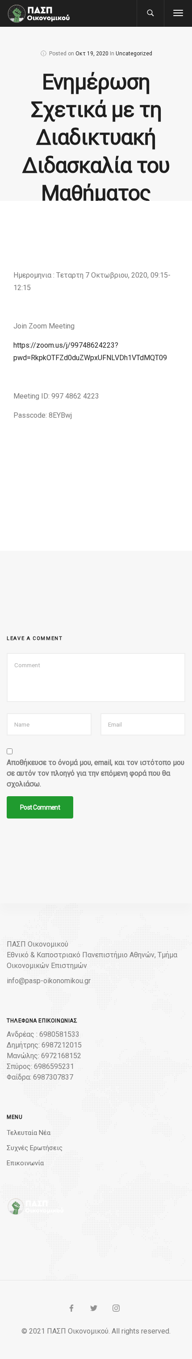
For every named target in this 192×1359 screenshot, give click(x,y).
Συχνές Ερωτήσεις (35, 1148)
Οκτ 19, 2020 (92, 53)
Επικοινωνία (25, 1163)
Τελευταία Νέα (28, 1133)
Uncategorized (134, 53)
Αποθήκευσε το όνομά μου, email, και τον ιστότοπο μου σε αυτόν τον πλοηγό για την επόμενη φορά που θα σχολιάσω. (95, 773)
